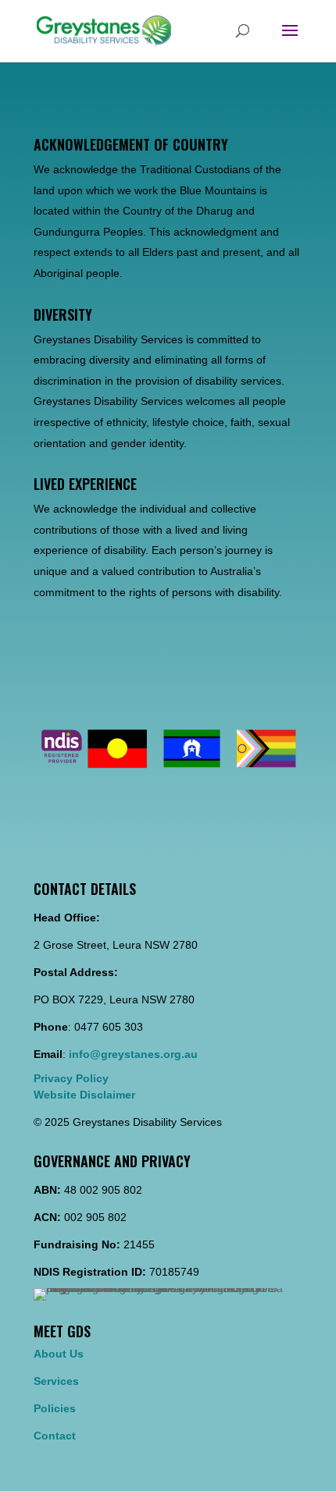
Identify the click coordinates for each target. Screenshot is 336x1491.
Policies (55, 1408)
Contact (55, 1435)
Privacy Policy (71, 1078)
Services (56, 1381)
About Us (59, 1353)
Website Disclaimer (84, 1094)
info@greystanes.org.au (133, 1054)
